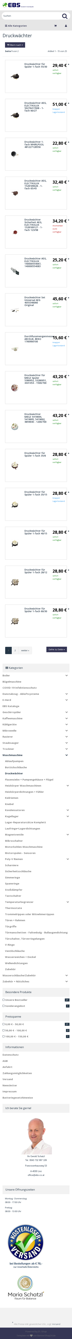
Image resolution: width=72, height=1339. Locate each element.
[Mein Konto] (65, 25)
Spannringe (12, 883)
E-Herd (7, 700)
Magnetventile (14, 834)
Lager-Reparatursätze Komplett (25, 822)
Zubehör (10, 969)
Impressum (10, 1091)
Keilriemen (11, 797)
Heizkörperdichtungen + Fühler (24, 791)
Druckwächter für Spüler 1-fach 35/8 (35, 454)
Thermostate (13, 908)
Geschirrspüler (12, 712)
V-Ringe (10, 944)
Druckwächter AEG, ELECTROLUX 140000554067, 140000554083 (35, 262)
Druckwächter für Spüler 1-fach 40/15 (35, 532)
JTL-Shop (42, 1331)
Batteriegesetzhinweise (18, 1097)
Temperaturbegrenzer (19, 902)
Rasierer (8, 736)
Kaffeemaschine (12, 718)
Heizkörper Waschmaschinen (23, 785)
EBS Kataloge (11, 706)
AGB (5, 1061)
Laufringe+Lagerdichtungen (22, 828)
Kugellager (12, 816)
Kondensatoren (15, 810)
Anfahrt (7, 1067)
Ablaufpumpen (14, 761)
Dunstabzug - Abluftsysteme (21, 693)
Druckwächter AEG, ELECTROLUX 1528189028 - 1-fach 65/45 (35, 184)
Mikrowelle (9, 730)
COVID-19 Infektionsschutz (20, 687)
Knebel (9, 804)
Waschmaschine (12, 755)
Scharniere (11, 865)
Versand (8, 1079)
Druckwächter (14, 773)
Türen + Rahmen (15, 920)
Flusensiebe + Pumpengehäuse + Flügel (29, 779)
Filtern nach (15, 44)
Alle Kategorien (17, 25)
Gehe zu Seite (56, 649)
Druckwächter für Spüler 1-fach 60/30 (35, 610)
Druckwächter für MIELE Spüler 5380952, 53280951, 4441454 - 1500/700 (35, 379)
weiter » (25, 650)
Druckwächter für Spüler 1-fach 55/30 (35, 65)
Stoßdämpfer (13, 889)
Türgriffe (10, 926)
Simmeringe (12, 877)
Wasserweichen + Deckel (20, 957)
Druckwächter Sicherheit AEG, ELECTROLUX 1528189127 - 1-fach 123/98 (33, 225)
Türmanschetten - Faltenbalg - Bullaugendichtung (36, 932)
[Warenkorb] (56, 25)
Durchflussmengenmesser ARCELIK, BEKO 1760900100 (39, 339)
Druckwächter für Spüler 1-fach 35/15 (35, 493)
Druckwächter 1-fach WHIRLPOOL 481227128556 (34, 144)
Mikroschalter (14, 840)
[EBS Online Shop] (18, 5)
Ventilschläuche (15, 951)
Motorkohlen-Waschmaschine (24, 846)
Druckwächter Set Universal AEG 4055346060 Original (34, 301)
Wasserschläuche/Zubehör (19, 975)
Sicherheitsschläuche (18, 871)
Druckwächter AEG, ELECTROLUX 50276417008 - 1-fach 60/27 (35, 106)
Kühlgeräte (10, 724)
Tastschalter (13, 895)
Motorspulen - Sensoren (20, 853)
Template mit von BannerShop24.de (36, 1335)
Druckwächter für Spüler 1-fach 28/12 (35, 571)
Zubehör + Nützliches (16, 981)
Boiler (6, 675)
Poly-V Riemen (14, 859)
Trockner (8, 748)
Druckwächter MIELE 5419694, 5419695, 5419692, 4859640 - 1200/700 (35, 417)
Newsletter (10, 1085)
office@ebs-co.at (36, 1175)
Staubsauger (11, 742)
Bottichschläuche (16, 767)
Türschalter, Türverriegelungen (25, 938)
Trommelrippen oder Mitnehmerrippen (29, 914)
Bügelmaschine (12, 681)
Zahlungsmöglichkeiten (17, 1073)
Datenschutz (11, 1054)
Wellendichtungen (16, 963)
